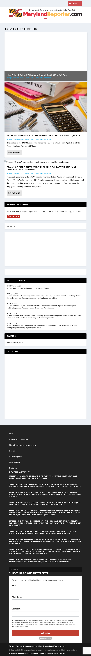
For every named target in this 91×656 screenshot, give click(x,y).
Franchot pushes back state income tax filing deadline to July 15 (43, 135)
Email (14, 585)
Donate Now (13, 216)
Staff (11, 433)
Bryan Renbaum (13, 78)
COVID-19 (32, 78)
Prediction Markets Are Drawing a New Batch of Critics (29, 288)
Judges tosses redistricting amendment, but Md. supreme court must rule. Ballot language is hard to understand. (43, 477)
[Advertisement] (45, 249)
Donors (12, 450)
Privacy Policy (14, 462)
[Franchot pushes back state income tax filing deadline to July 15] (46, 107)
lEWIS (9, 286)
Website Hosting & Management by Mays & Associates (31, 646)
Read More (14, 152)
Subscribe (45, 632)
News (37, 78)
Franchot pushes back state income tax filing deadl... (37, 75)
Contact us (13, 468)
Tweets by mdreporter (15, 342)
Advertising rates (15, 456)
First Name (17, 597)
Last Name (17, 609)
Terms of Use (59, 646)
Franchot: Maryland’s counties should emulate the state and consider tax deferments (42, 168)
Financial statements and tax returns (22, 445)
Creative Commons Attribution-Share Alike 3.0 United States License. (37, 653)
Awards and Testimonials (18, 439)
